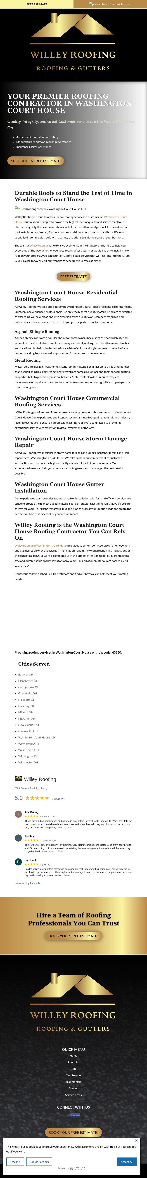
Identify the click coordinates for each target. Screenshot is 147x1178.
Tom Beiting (31, 812)
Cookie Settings (39, 1161)
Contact (73, 1088)
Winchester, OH (28, 762)
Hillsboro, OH (26, 699)
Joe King (30, 836)
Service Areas (73, 1094)
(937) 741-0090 (119, 4)
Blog (73, 1068)
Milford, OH (25, 712)
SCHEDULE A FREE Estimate (35, 161)
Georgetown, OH (28, 687)
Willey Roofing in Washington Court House (41, 545)
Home (73, 1055)
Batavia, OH (25, 674)
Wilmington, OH (28, 756)
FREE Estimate (37, 4)
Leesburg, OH (26, 706)
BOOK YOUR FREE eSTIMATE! (73, 936)
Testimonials (73, 1081)
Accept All (127, 1161)
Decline (15, 1161)
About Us (73, 1062)
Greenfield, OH (27, 693)
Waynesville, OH (28, 743)
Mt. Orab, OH (26, 718)
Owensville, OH (28, 731)
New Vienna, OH (28, 724)
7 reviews (58, 798)
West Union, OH (28, 750)
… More (67, 827)
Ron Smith (31, 860)
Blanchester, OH (28, 680)
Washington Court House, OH (36, 737)
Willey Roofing (39, 245)
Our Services (73, 1075)
